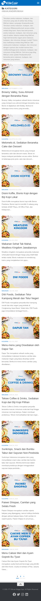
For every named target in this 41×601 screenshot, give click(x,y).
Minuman (5, 88)
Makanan (5, 291)
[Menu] (38, 3)
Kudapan (5, 139)
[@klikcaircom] (14, 594)
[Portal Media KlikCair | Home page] (12, 3)
